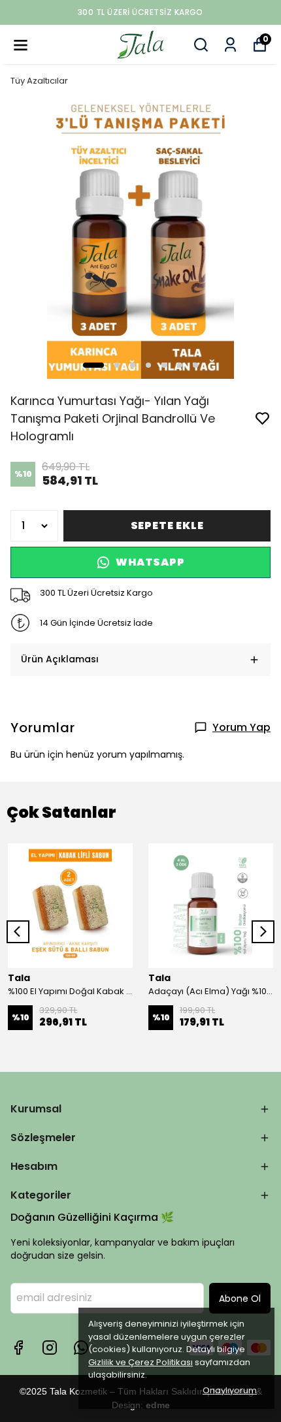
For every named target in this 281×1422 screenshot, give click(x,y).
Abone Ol (240, 1298)
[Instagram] (50, 1347)
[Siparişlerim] (230, 45)
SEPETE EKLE (167, 525)
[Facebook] (18, 1347)
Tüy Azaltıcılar (39, 80)
